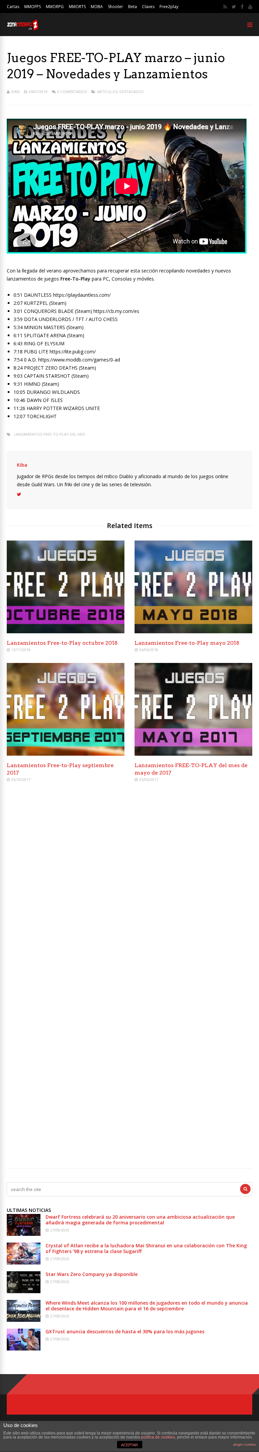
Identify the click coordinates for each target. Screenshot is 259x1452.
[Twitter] (234, 6)
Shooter (115, 6)
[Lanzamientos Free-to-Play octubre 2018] (65, 631)
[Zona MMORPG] (22, 29)
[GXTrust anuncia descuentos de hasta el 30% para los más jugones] (23, 1348)
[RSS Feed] (225, 6)
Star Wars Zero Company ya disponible (92, 1274)
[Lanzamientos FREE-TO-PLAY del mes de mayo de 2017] (193, 754)
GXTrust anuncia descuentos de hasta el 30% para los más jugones (125, 1331)
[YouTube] (250, 6)
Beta (132, 6)
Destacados (131, 91)
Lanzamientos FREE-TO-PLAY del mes (49, 434)
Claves (148, 6)
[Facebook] (242, 6)
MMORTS (77, 6)
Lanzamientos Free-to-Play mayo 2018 (187, 643)
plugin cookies (244, 1444)
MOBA (97, 6)
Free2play (169, 6)
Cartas (13, 6)
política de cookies (158, 1437)
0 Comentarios (72, 91)
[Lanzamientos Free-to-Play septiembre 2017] (65, 754)
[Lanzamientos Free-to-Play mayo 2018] (193, 631)
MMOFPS (32, 6)
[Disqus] (129, 885)
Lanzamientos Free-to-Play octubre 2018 (62, 643)
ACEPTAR (129, 1445)
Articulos (107, 91)
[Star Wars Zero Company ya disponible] (23, 1291)
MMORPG (55, 6)
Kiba (15, 91)
